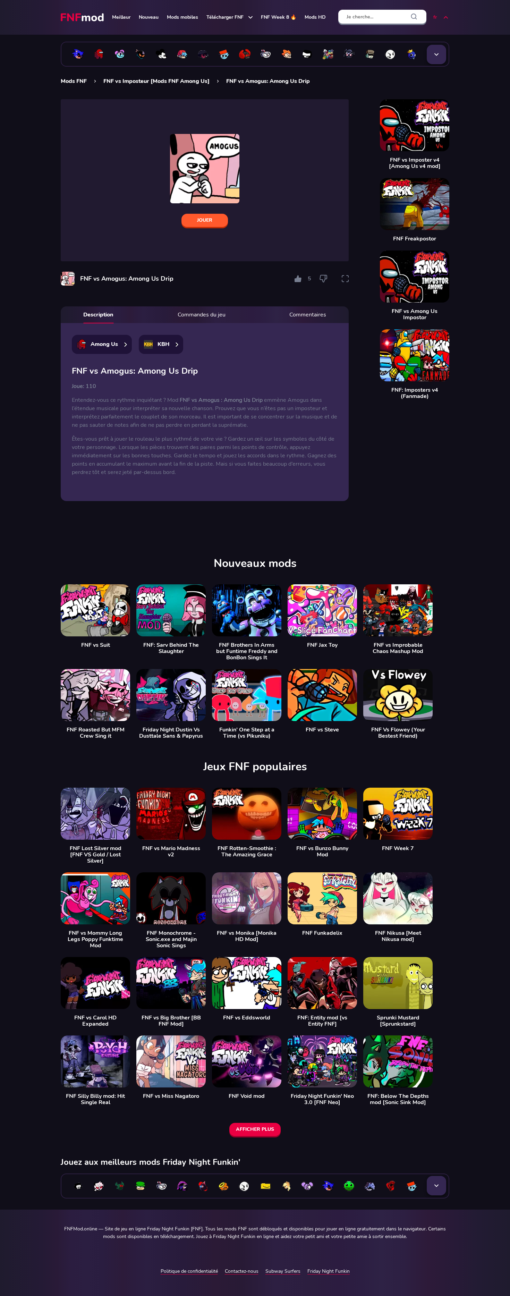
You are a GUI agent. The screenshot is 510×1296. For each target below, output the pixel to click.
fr (435, 17)
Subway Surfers (282, 1271)
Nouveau (149, 17)
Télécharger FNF (225, 17)
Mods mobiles (182, 17)
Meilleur (121, 17)
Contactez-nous (241, 1271)
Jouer (204, 220)
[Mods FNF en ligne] (83, 17)
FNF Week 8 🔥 (278, 17)
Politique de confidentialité (189, 1271)
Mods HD (315, 17)
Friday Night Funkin (328, 1271)
